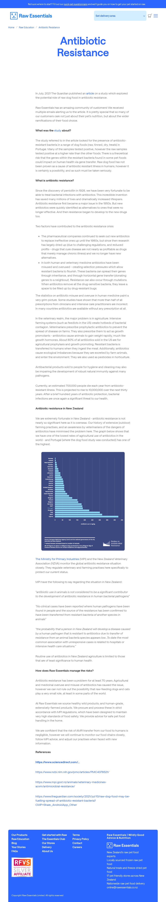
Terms (76, 834)
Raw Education (20, 839)
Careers (77, 847)
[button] (156, 16)
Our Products (19, 834)
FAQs (15, 851)
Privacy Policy (80, 839)
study (57, 130)
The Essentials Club (53, 839)
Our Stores (48, 843)
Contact (77, 843)
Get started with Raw (54, 834)
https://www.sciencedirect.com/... (58, 762)
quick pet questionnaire (76, 4)
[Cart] (150, 16)
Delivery (47, 847)
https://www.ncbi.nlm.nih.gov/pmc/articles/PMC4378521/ (72, 771)
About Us (47, 851)
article (90, 93)
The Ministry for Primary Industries (57, 559)
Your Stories (19, 847)
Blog (14, 843)
